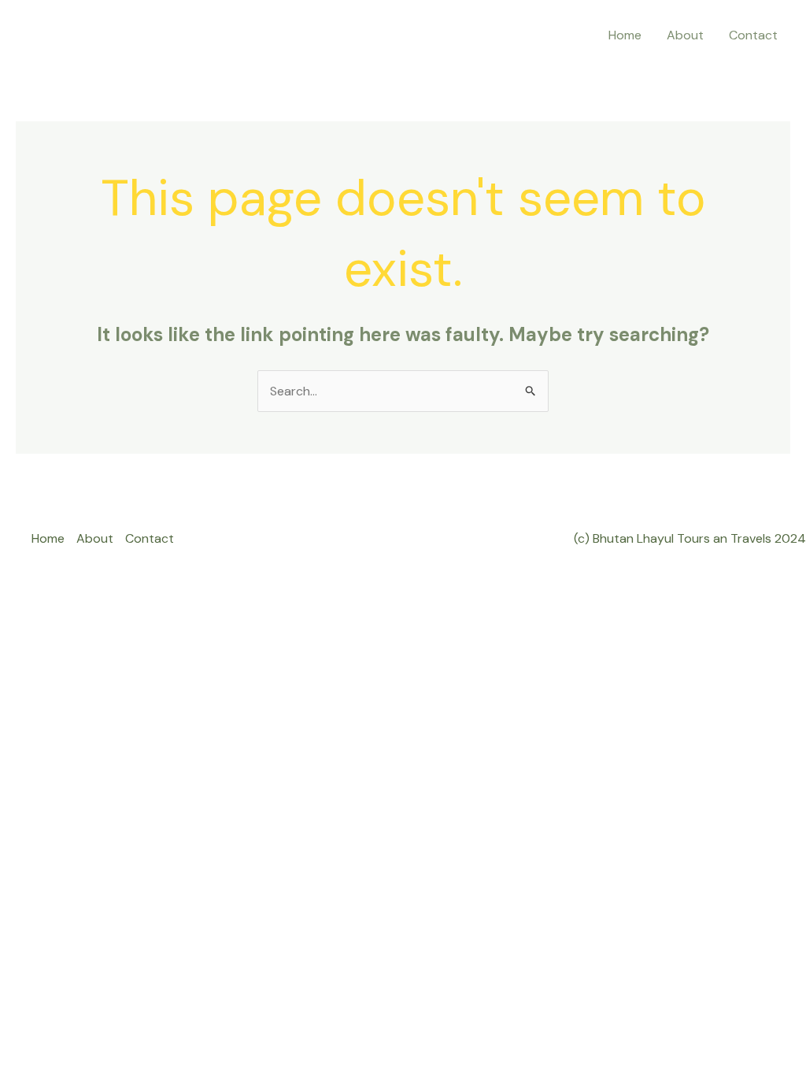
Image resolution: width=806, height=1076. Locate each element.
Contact (753, 35)
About (685, 35)
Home (624, 35)
